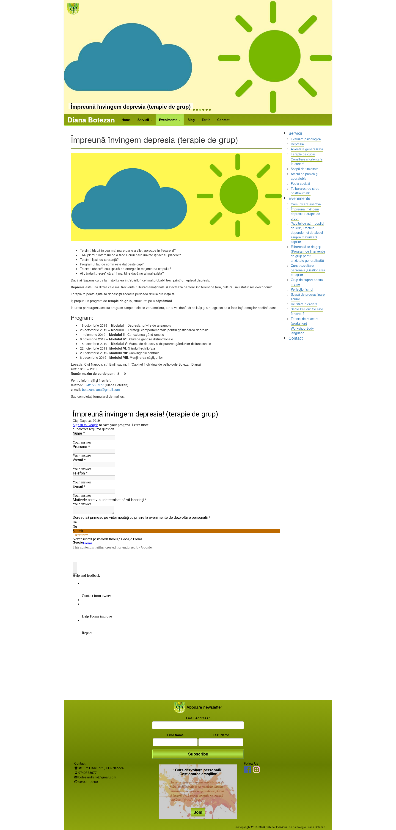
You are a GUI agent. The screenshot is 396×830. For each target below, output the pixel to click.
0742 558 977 (94, 385)
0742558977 (87, 772)
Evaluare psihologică (306, 139)
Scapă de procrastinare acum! (308, 296)
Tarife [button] (206, 119)
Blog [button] (191, 119)
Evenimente (299, 198)
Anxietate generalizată (307, 149)
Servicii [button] (144, 119)
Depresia (297, 144)
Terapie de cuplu (303, 154)
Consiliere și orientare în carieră (306, 161)
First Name (175, 735)
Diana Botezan (91, 119)
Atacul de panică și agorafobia (304, 176)
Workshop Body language (302, 330)
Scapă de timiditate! (305, 168)
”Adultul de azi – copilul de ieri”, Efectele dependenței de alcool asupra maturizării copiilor (307, 232)
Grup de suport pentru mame (307, 282)
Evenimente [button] (168, 119)
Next (267, 52)
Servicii (295, 133)
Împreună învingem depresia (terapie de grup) (131, 106)
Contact (296, 338)
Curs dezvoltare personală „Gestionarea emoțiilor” (308, 270)
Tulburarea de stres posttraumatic (305, 190)
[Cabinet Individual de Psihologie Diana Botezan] (248, 769)
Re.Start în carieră (304, 304)
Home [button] (126, 119)
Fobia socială (300, 183)
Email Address (198, 718)
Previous (128, 52)
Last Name (221, 735)
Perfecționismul (302, 289)
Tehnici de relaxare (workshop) (305, 320)
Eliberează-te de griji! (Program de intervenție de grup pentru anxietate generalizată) (308, 253)
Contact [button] (223, 119)
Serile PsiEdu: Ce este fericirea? (307, 311)
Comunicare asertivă (306, 204)
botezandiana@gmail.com (101, 389)
